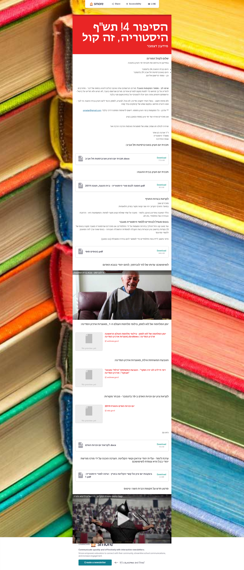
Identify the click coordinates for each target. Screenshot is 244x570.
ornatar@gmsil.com (92, 110)
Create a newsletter (95, 562)
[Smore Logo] (97, 4)
